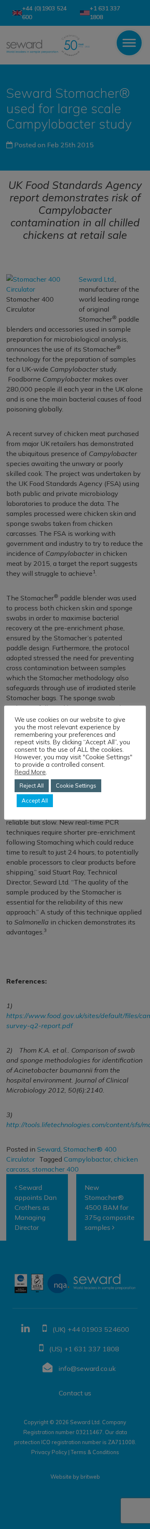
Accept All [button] (35, 800)
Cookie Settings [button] (76, 785)
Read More (30, 772)
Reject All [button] (32, 785)
